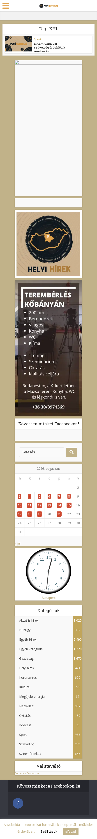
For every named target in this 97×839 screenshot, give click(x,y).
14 (59, 505)
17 (19, 514)
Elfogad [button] (70, 831)
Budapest (48, 598)
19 (39, 514)
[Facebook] (18, 803)
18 (29, 514)
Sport (37, 39)
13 (49, 505)
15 (69, 505)
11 (29, 505)
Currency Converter (27, 773)
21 (59, 514)
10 (19, 505)
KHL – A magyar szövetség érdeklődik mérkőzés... (49, 47)
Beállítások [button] (48, 831)
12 (39, 505)
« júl (18, 543)
